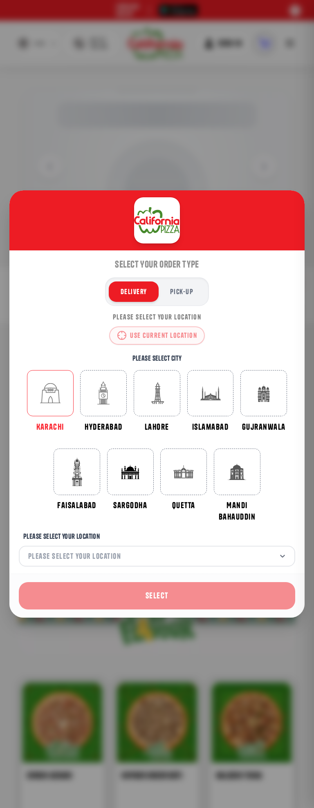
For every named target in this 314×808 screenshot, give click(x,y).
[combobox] (29, 556)
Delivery (134, 291)
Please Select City (157, 358)
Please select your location (61, 536)
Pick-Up (181, 291)
